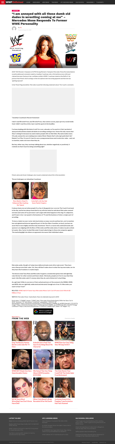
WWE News (36, 2)
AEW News (45, 2)
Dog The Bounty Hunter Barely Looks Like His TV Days (21, 345)
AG (21, 27)
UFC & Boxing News (66, 2)
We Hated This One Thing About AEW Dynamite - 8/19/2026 (42, 373)
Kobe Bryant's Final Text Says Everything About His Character (43, 345)
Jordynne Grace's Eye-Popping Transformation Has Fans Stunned (64, 401)
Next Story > (16, 316)
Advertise (95, 442)
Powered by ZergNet (70, 318)
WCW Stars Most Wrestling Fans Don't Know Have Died (22, 401)
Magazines (90, 2)
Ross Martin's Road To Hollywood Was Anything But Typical (20, 203)
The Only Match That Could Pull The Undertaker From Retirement (64, 373)
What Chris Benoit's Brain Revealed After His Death (42, 400)
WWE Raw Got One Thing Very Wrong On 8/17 (64, 344)
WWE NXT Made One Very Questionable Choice (22, 372)
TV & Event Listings (102, 2)
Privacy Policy (86, 442)
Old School (80, 2)
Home (28, 2)
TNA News (55, 2)
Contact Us (102, 442)
